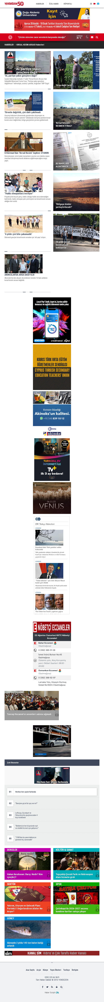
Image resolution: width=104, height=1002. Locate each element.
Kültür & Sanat (65, 849)
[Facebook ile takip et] (42, 986)
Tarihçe (66, 970)
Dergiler (12, 849)
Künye (45, 970)
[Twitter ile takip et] (47, 986)
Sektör (11, 884)
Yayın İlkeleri (55, 970)
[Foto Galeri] (98, 4)
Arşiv (39, 970)
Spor (59, 884)
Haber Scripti (50, 992)
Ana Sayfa (30, 970)
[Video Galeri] (94, 4)
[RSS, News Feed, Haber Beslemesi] (52, 986)
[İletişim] (92, 37)
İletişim (75, 970)
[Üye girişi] (56, 986)
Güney (10, 918)
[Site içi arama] (96, 37)
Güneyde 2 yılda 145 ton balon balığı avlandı (37, 37)
